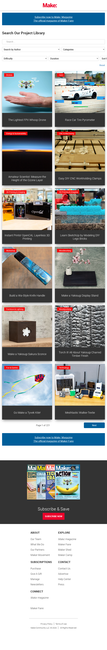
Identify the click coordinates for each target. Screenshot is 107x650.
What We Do (37, 544)
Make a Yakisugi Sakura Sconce (27, 354)
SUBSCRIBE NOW (53, 516)
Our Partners (37, 549)
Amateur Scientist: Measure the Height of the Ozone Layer (27, 178)
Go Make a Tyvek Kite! (27, 412)
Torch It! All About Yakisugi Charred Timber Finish (80, 354)
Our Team (36, 539)
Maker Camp (65, 555)
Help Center (64, 579)
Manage (35, 579)
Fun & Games (12, 367)
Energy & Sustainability (16, 133)
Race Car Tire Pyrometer (80, 120)
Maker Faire (64, 544)
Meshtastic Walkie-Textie (80, 412)
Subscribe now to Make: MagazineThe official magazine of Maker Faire (53, 18)
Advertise (63, 573)
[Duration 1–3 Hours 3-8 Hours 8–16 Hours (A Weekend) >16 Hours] (74, 58)
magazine (67, 539)
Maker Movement (40, 555)
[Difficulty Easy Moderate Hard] (24, 58)
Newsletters (37, 584)
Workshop (10, 250)
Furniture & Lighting (14, 309)
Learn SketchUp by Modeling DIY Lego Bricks (80, 236)
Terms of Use (61, 624)
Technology (64, 367)
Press (61, 584)
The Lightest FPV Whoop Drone (27, 120)
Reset (102, 65)
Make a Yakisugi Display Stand (79, 295)
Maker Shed (64, 549)
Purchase (36, 568)
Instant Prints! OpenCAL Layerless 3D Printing (27, 236)
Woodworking (65, 250)
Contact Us (64, 568)
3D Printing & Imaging (15, 192)
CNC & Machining (66, 133)
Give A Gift (36, 573)
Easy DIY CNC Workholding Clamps (80, 178)
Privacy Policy (47, 624)
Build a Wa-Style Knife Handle (27, 295)
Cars (61, 75)
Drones (9, 75)
